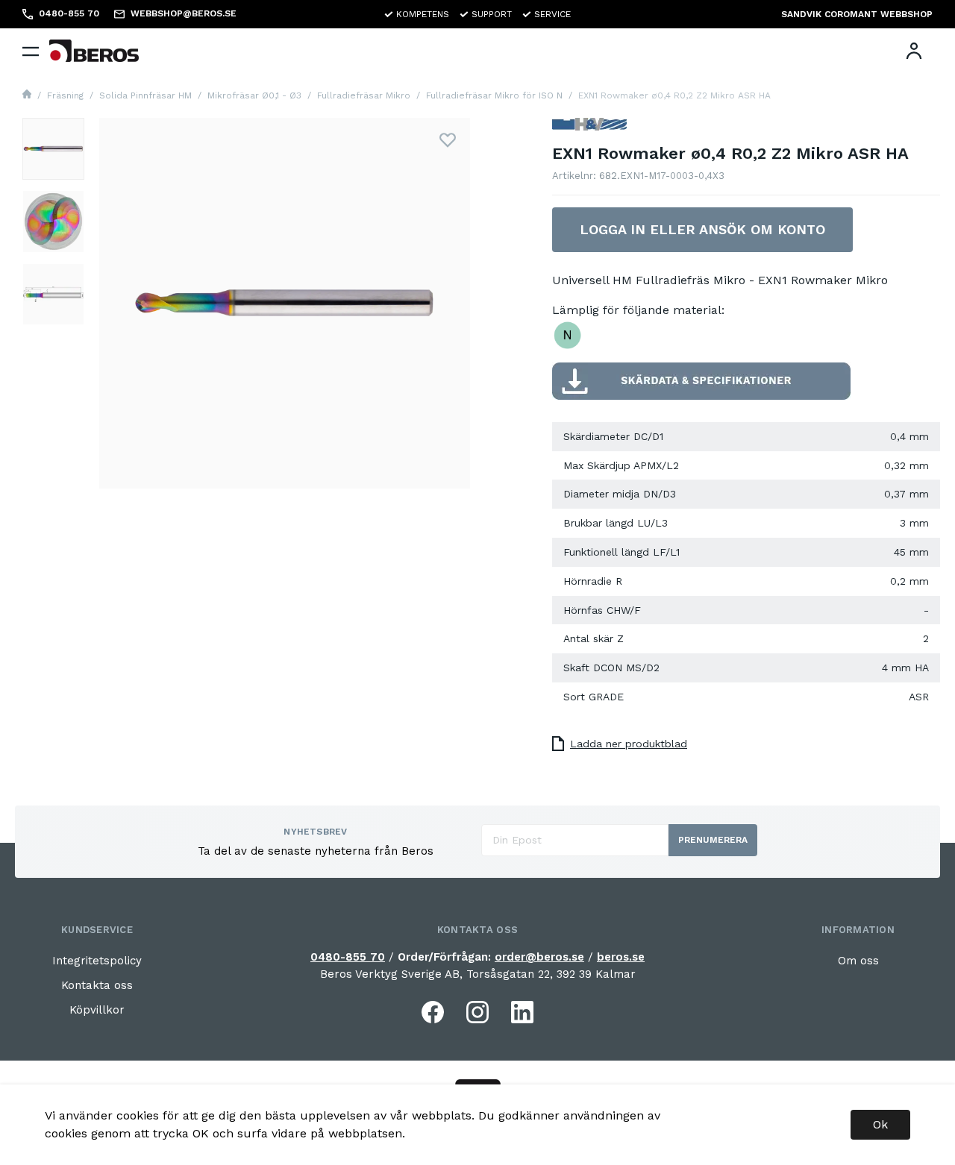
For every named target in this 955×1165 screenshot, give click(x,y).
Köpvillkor (97, 1010)
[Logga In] (914, 50)
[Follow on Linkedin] (522, 1012)
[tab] (53, 149)
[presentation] (53, 149)
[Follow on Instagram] (477, 1012)
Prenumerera (713, 840)
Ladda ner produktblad (628, 744)
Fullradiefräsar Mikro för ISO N (494, 95)
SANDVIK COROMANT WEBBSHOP (857, 14)
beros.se (621, 957)
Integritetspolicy (97, 960)
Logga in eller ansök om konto (702, 229)
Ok (880, 1124)
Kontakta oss (97, 985)
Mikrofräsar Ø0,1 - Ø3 (254, 95)
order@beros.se (539, 957)
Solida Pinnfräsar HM (145, 95)
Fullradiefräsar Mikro (363, 95)
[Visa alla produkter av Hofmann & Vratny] (589, 130)
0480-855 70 (347, 957)
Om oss (858, 960)
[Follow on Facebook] (432, 1012)
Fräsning (65, 95)
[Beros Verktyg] (94, 51)
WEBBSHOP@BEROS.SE (184, 13)
